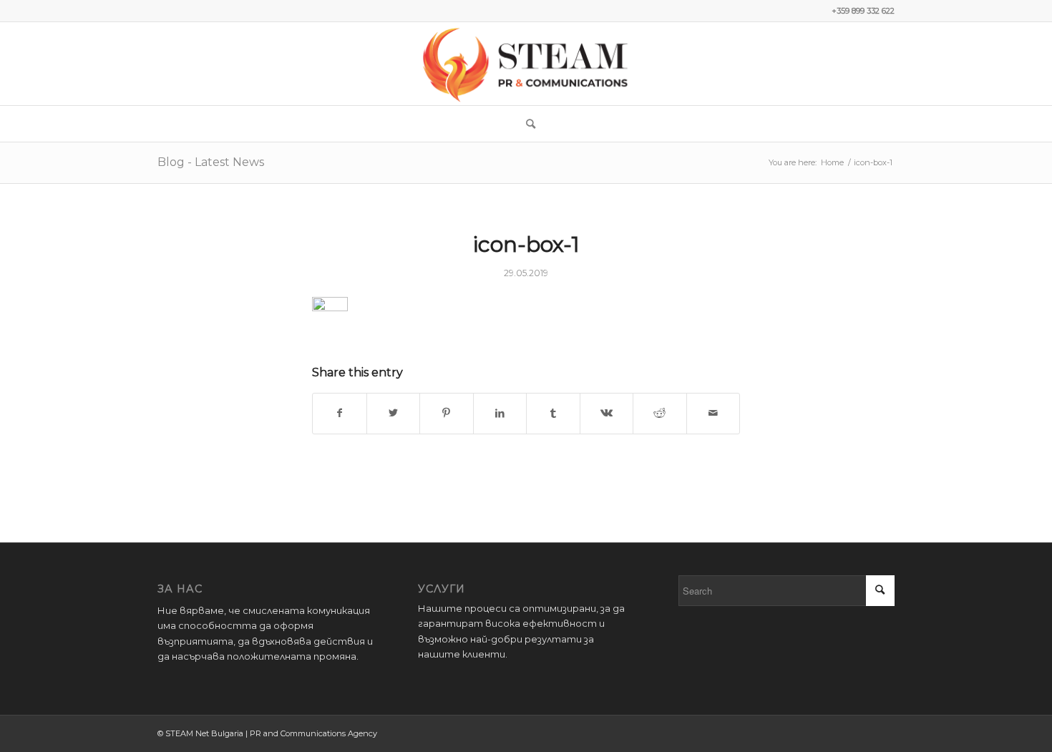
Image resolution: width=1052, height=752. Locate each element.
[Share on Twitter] (393, 413)
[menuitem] (526, 124)
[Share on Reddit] (659, 413)
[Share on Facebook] (339, 413)
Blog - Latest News (210, 162)
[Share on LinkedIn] (500, 413)
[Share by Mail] (713, 413)
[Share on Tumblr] (553, 413)
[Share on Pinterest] (446, 413)
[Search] (526, 124)
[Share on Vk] (606, 413)
